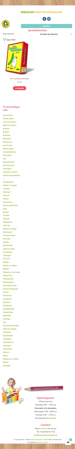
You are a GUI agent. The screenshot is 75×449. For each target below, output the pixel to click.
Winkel (5, 362)
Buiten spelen (8, 148)
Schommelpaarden (10, 289)
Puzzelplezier (8, 279)
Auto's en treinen (9, 122)
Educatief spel (8, 162)
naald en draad (9, 249)
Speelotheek (8, 312)
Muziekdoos (8, 245)
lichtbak (6, 219)
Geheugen (7, 168)
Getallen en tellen (10, 172)
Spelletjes (7, 315)
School (6, 292)
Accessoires (7, 115)
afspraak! (52, 418)
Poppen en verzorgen (11, 272)
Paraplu (6, 262)
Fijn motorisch (8, 165)
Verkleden (7, 339)
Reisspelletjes (8, 282)
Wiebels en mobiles (11, 359)
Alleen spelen (8, 118)
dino (4, 159)
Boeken (6, 132)
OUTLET (6, 259)
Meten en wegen (10, 229)
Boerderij (6, 135)
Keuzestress (7, 202)
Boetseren (7, 138)
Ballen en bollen (9, 125)
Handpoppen (8, 182)
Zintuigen (6, 365)
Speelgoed (7, 305)
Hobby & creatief (10, 185)
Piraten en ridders (10, 265)
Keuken (6, 199)
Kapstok (6, 195)
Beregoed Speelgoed (5, 15)
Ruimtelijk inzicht (10, 285)
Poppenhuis (7, 275)
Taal (4, 322)
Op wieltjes (7, 252)
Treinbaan (7, 332)
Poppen (6, 269)
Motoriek (6, 239)
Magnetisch (7, 222)
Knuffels (6, 215)
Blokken (6, 128)
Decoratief (7, 155)
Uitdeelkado (8, 335)
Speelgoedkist (8, 309)
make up (6, 225)
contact (43, 428)
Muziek (6, 242)
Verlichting (7, 349)
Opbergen (7, 255)
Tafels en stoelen (9, 329)
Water (5, 355)
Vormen (6, 352)
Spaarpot (6, 302)
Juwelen (6, 188)
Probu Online (43, 442)
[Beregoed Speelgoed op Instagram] (49, 19)
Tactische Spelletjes (11, 325)
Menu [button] (48, 26)
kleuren (6, 212)
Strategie (6, 319)
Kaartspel (6, 192)
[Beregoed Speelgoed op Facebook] (44, 19)
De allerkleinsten (9, 152)
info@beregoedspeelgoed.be (45, 435)
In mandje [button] (19, 88)
